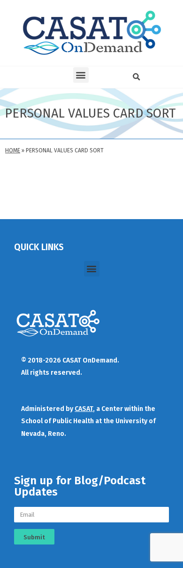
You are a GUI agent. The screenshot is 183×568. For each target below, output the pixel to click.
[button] (81, 75)
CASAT (84, 409)
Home (12, 150)
